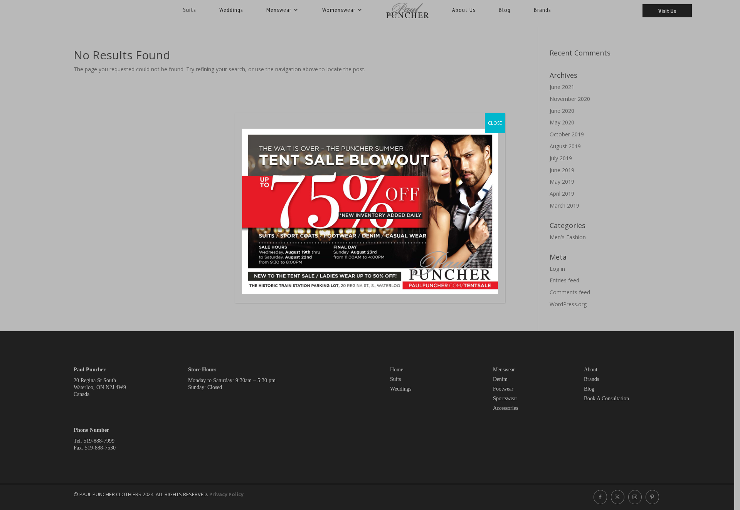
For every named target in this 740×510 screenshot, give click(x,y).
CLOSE (495, 123)
